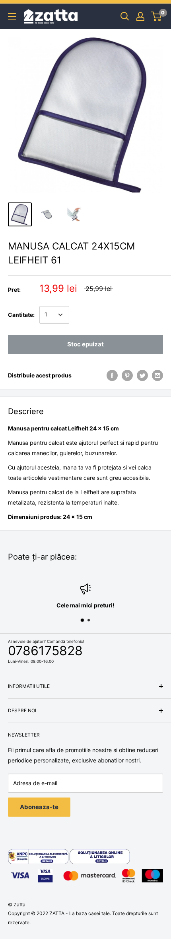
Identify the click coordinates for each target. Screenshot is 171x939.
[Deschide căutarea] (124, 16)
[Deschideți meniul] (12, 16)
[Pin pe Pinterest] (127, 375)
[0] (156, 16)
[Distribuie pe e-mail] (157, 375)
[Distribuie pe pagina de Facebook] (112, 375)
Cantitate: (21, 314)
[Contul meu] (140, 16)
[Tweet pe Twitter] (142, 375)
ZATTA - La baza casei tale (79, 913)
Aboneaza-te (39, 807)
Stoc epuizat (85, 344)
